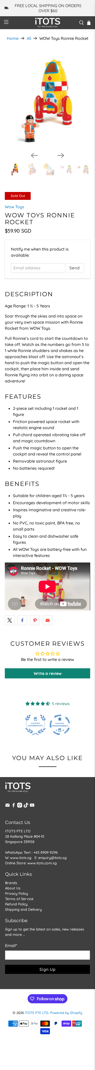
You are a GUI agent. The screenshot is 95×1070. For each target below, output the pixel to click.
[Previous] (34, 155)
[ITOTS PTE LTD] (47, 22)
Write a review (48, 673)
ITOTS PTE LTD (36, 1013)
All (29, 38)
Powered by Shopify (66, 1013)
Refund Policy (16, 904)
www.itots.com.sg (42, 863)
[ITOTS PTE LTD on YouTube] (32, 806)
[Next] (61, 155)
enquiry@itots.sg (52, 857)
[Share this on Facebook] (22, 620)
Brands (11, 883)
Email (11, 945)
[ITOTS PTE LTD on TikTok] (26, 806)
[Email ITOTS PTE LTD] (7, 806)
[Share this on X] (9, 620)
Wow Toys (14, 206)
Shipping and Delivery (23, 909)
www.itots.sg (20, 857)
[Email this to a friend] (47, 620)
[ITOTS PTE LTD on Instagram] (19, 806)
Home (12, 38)
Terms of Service (19, 899)
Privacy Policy (16, 893)
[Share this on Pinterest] (35, 620)
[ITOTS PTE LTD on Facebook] (13, 806)
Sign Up (48, 969)
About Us (13, 888)
